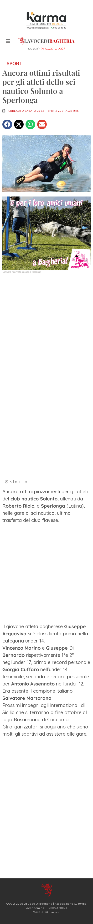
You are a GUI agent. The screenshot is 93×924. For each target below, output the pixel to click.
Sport (14, 63)
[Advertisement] (46, 327)
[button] (7, 124)
